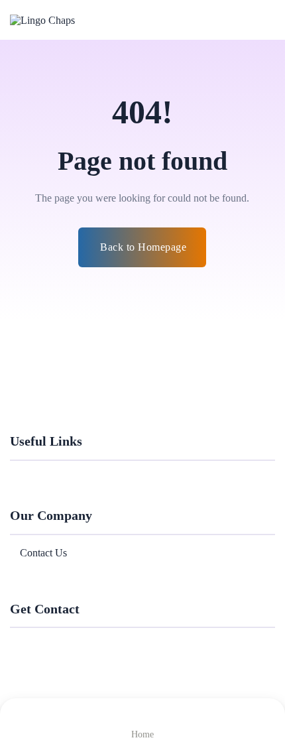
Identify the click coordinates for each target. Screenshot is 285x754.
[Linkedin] (56, 642)
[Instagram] (78, 642)
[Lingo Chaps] (63, 19)
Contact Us (43, 552)
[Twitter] (35, 642)
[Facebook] (14, 642)
